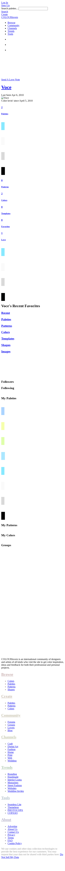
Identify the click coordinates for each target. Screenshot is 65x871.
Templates (5, 213)
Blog (10, 730)
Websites (12, 788)
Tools (10, 34)
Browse (11, 22)
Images (5, 351)
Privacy (11, 835)
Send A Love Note (10, 79)
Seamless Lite (14, 804)
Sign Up (5, 5)
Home (11, 752)
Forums (11, 722)
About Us (12, 829)
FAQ (10, 840)
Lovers (11, 727)
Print (10, 755)
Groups (11, 724)
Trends (11, 31)
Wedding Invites (16, 791)
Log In (4, 2)
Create (4, 14)
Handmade (13, 777)
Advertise (12, 826)
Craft (10, 743)
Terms (11, 837)
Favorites (5, 226)
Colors (4, 200)
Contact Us (13, 832)
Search (4, 11)
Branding (12, 774)
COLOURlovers (9, 17)
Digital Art (13, 746)
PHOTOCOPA (15, 810)
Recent (5, 313)
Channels (12, 28)
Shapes (5, 345)
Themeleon (13, 807)
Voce (6, 87)
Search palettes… (10, 8)
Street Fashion (15, 785)
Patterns (5, 187)
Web (10, 758)
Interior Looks (15, 779)
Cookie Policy (15, 843)
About (6, 820)
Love (3, 240)
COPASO (13, 813)
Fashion (11, 749)
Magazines (13, 782)
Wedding (12, 760)
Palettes (4, 114)
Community (13, 25)
